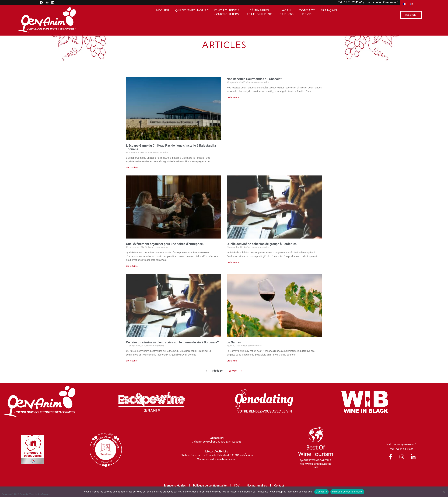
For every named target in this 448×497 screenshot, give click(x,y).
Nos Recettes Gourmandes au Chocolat (254, 79)
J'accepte (321, 491)
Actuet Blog (286, 12)
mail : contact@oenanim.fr (381, 2)
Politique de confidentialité (210, 485)
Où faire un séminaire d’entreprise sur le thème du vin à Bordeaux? (172, 342)
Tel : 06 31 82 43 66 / (351, 2)
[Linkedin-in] (413, 457)
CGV (236, 485)
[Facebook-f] (390, 457)
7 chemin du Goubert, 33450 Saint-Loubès (216, 441)
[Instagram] (47, 2)
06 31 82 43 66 (405, 449)
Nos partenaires (257, 485)
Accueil (163, 10)
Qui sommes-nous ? (192, 10)
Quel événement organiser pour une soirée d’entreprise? (165, 244)
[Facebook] (41, 2)
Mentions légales (175, 485)
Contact (279, 485)
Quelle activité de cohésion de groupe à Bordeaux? (262, 244)
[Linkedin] (52, 2)
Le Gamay (234, 342)
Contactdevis (307, 12)
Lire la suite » (132, 167)
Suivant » (235, 370)
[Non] (443, 491)
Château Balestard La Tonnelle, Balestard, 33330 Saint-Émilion (217, 455)
